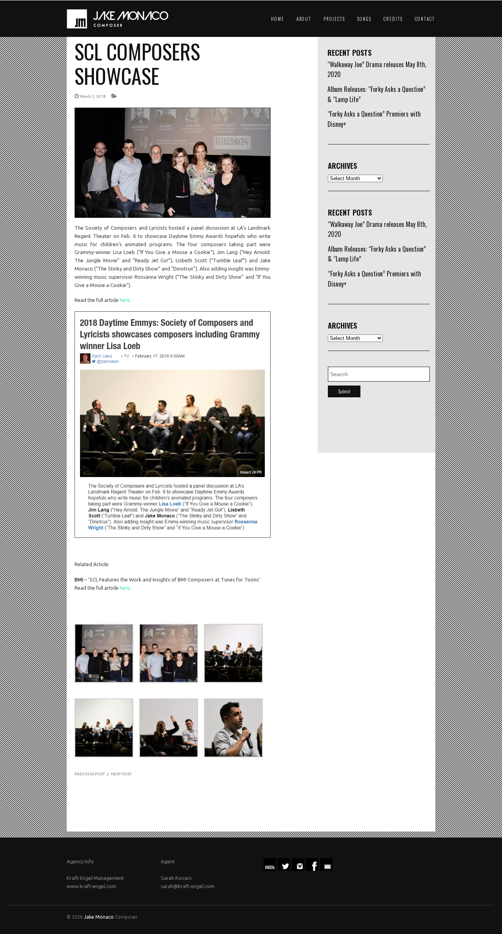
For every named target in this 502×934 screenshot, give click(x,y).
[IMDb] (270, 869)
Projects (334, 19)
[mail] (326, 869)
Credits (393, 19)
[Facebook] (312, 869)
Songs (364, 19)
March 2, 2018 (92, 96)
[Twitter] (284, 869)
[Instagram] (298, 869)
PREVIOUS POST (90, 774)
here (125, 300)
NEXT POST (121, 774)
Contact (425, 19)
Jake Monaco (99, 916)
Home (277, 19)
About (303, 19)
